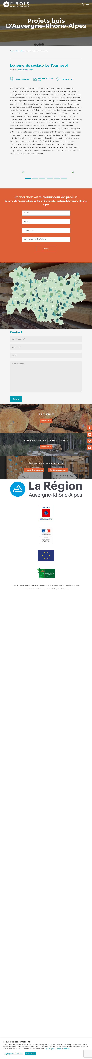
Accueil (12, 51)
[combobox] (46, 213)
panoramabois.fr (25, 70)
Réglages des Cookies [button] (13, 1054)
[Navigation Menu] (87, 4)
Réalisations (20, 51)
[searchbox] (46, 213)
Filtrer (46, 248)
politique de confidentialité (58, 1049)
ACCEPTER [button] (30, 1053)
